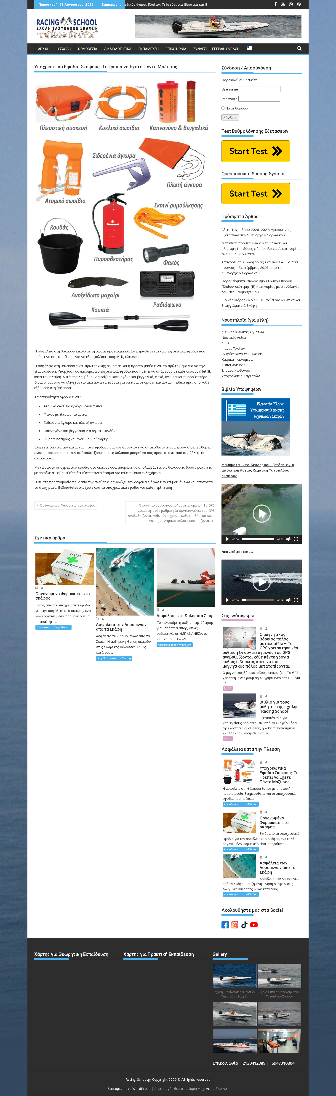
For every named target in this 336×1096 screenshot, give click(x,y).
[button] (262, 513)
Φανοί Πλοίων (233, 348)
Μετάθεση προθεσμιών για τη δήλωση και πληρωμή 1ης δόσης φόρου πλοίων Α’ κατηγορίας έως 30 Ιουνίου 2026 (260, 248)
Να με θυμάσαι (236, 108)
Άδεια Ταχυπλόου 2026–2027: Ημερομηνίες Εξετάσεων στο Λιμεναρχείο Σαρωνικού (210, 4)
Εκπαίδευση (149, 49)
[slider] (258, 539)
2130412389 (254, 1063)
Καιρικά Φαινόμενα (237, 359)
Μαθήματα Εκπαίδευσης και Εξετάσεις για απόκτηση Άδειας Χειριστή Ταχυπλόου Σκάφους (257, 470)
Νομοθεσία (87, 49)
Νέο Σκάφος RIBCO (237, 551)
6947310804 (283, 1063)
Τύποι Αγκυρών (233, 365)
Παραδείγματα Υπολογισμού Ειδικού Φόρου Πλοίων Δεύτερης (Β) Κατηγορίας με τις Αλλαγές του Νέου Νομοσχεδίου (260, 286)
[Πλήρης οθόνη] (295, 539)
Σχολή (227, 688)
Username (229, 89)
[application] (261, 514)
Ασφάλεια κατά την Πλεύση (53, 627)
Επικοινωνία (176, 49)
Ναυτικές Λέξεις (234, 337)
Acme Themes (217, 1088)
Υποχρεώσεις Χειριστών (240, 375)
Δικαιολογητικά (117, 49)
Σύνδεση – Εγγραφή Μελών (216, 49)
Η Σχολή (64, 49)
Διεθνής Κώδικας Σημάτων (242, 332)
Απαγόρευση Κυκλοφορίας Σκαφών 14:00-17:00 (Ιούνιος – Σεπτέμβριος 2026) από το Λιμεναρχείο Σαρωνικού (259, 267)
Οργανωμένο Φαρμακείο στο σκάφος (67, 505)
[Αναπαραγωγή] (227, 539)
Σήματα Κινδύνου (235, 370)
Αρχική (44, 49)
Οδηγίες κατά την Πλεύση (242, 354)
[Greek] (249, 48)
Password (229, 98)
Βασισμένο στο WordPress (128, 1088)
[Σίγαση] (288, 539)
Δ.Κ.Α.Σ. (227, 343)
